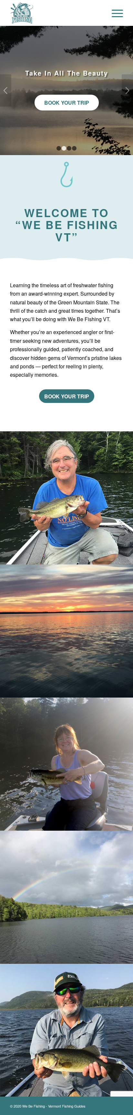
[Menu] (114, 13)
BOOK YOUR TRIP (66, 98)
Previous (5, 90)
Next (127, 90)
